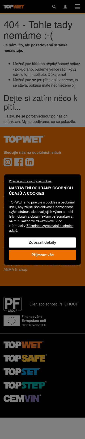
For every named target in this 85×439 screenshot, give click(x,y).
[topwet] (24, 344)
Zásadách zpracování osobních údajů (41, 228)
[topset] (22, 371)
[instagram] (8, 162)
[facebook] (18, 162)
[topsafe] (25, 357)
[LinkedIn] (29, 162)
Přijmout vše (42, 254)
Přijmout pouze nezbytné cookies (30, 181)
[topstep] (25, 384)
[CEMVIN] (22, 398)
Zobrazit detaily (42, 242)
